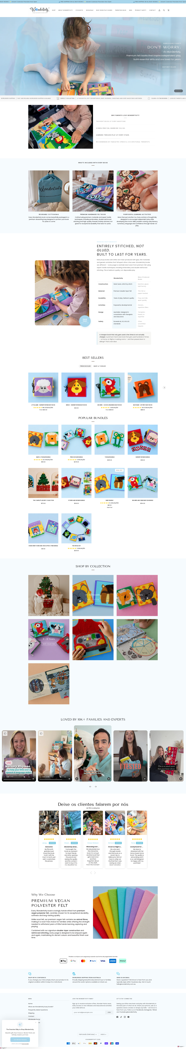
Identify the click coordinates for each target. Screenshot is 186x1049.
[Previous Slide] (90, 786)
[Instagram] (125, 1017)
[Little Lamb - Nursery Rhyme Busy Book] (43, 388)
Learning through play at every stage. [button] (112, 138)
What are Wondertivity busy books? (40, 1007)
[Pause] (76, 778)
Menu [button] (30, 999)
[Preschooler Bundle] (76, 440)
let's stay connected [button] (124, 999)
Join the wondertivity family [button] (82, 999)
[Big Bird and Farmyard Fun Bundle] (143, 483)
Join (109, 1012)
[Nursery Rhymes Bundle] (143, 440)
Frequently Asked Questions (38, 1010)
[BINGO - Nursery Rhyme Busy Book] (76, 388)
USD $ (103, 1034)
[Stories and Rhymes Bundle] (76, 483)
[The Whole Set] (76, 528)
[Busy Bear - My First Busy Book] (143, 388)
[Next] (164, 387)
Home (30, 1004)
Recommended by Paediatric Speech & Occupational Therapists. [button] (123, 145)
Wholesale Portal (34, 1019)
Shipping (31, 1013)
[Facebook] (117, 1017)
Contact (31, 1016)
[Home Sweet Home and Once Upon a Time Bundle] (43, 528)
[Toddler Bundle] (110, 440)
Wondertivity (92, 1039)
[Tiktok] (121, 1017)
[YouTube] (128, 1017)
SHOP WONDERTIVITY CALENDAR (164, 63)
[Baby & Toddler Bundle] (43, 440)
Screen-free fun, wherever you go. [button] (110, 125)
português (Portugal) (87, 1034)
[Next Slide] (96, 786)
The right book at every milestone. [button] (111, 118)
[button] (54, 10)
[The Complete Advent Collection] (43, 483)
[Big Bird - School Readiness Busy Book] (110, 388)
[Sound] (33, 779)
